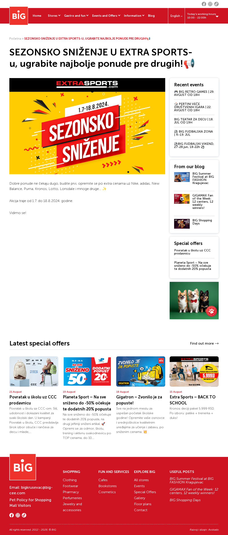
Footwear (70, 486)
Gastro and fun (75, 15)
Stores (52, 15)
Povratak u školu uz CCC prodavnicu (192, 251)
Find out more (202, 343)
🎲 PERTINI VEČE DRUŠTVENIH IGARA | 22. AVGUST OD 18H (192, 107)
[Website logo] (18, 15)
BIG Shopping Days (202, 221)
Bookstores (107, 486)
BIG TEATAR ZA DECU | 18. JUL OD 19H (193, 120)
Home (37, 15)
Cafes (103, 480)
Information (132, 15)
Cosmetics (107, 492)
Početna (15, 38)
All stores (141, 480)
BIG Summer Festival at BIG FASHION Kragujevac (203, 178)
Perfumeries (72, 498)
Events (139, 486)
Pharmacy (71, 492)
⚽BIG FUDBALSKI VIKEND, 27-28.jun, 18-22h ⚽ (194, 145)
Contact (140, 510)
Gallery (139, 498)
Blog (151, 15)
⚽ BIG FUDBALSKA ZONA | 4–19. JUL (193, 133)
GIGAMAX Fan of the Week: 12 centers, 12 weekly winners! (202, 202)
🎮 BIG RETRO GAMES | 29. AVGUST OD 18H (194, 93)
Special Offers (145, 492)
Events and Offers (104, 15)
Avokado (213, 529)
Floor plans (142, 504)
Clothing (70, 480)
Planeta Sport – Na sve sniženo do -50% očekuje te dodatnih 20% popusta (192, 266)
